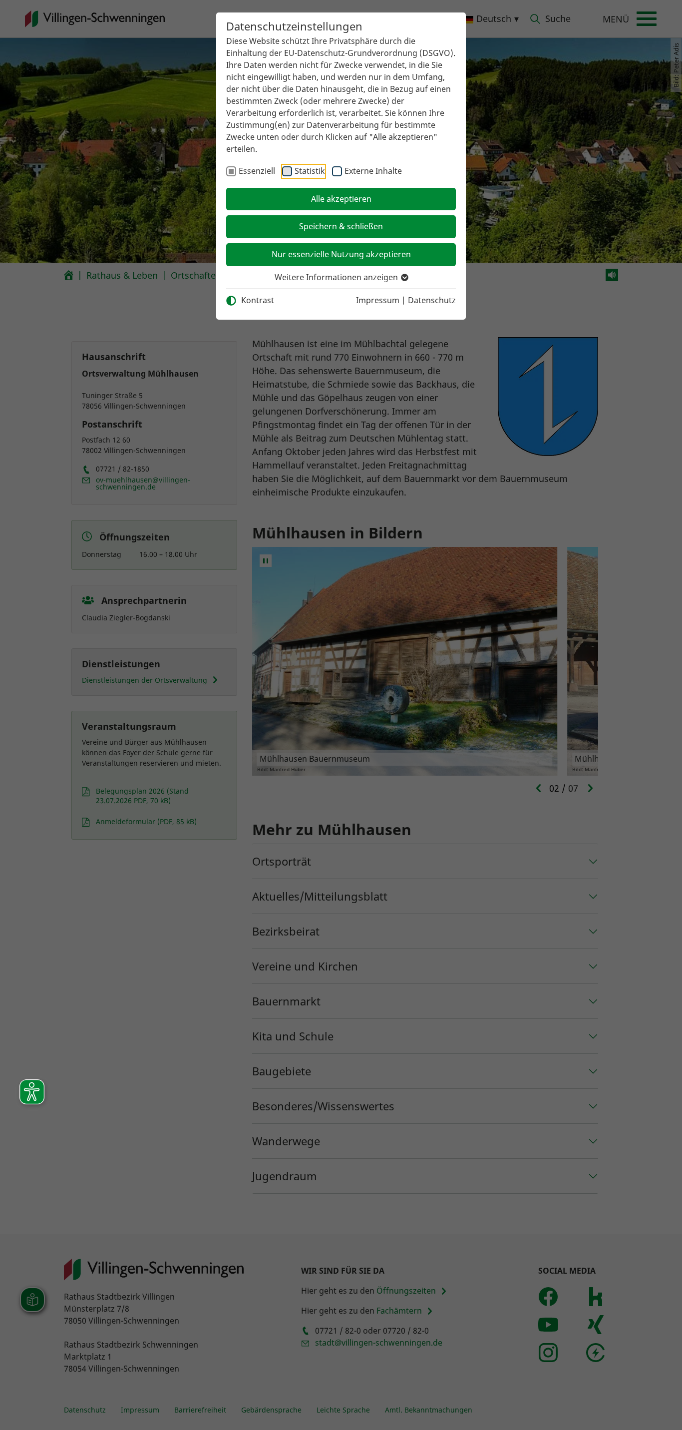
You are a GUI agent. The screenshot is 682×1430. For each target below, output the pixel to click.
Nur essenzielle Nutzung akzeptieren (341, 254)
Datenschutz (432, 300)
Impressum (377, 300)
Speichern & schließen (341, 226)
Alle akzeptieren (341, 198)
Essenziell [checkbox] (257, 170)
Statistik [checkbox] (310, 170)
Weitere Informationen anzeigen (337, 277)
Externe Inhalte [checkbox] (373, 170)
